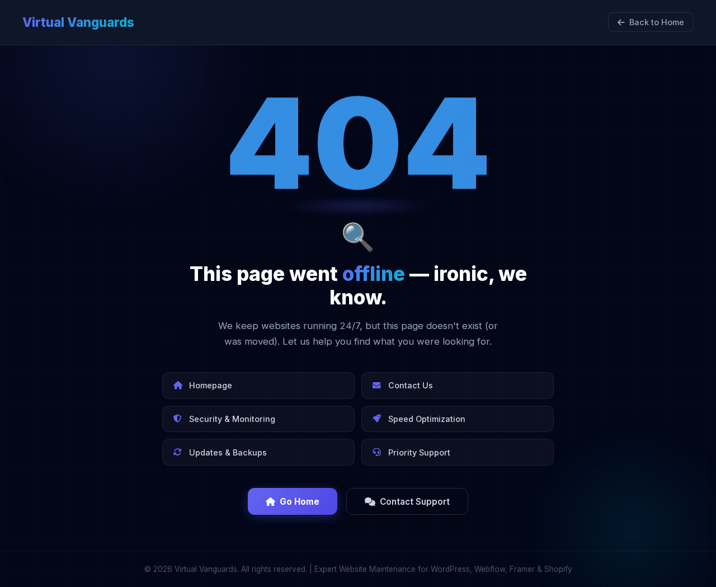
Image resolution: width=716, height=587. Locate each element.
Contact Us (410, 385)
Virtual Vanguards (78, 22)
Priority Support (419, 452)
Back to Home (656, 22)
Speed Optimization (426, 419)
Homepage (210, 385)
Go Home (299, 501)
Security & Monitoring (232, 419)
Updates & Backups (228, 452)
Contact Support (415, 501)
